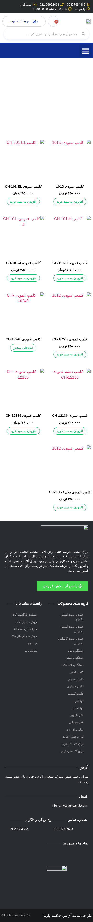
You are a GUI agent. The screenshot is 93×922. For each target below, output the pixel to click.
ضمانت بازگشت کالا (25, 614)
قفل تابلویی (76, 715)
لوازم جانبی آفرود (73, 736)
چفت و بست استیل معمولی (72, 629)
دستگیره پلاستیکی (72, 665)
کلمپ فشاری (75, 686)
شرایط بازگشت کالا (25, 629)
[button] (85, 51)
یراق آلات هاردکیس (72, 751)
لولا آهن (78, 701)
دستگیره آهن (75, 650)
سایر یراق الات (74, 729)
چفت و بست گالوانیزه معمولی (70, 641)
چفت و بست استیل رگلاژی (72, 617)
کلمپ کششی (75, 693)
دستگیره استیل (74, 657)
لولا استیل (77, 708)
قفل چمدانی (76, 722)
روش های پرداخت (26, 622)
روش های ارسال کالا (24, 636)
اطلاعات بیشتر (23, 348)
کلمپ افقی (76, 672)
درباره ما (32, 643)
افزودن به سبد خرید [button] (70, 201)
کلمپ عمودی (75, 679)
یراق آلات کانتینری (72, 744)
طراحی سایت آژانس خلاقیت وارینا (67, 915)
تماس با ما (31, 650)
